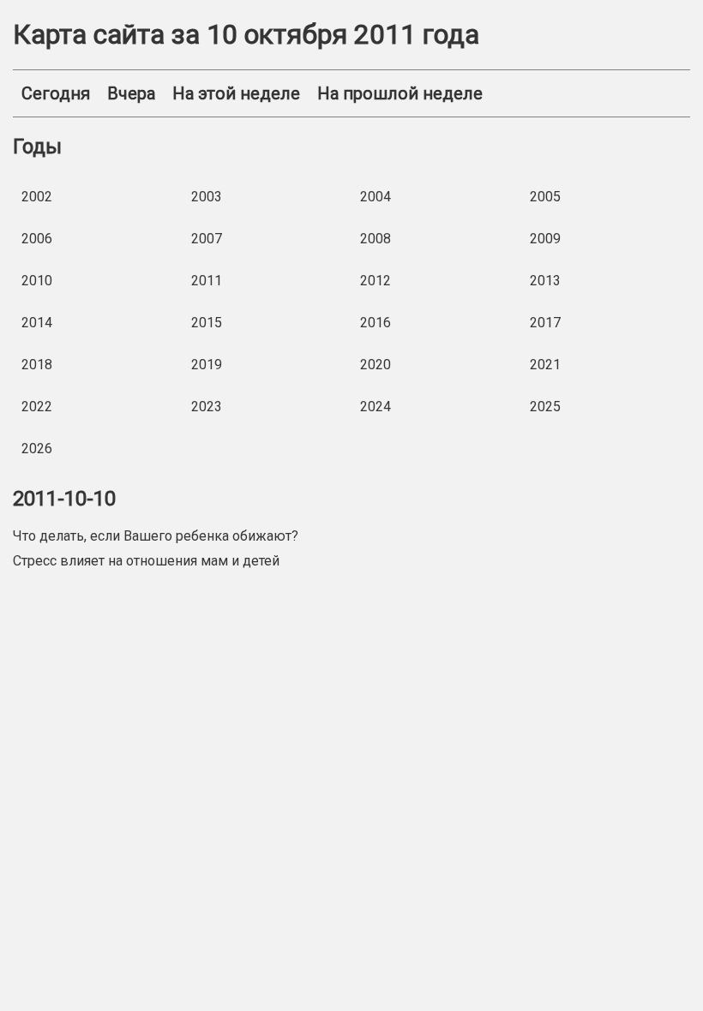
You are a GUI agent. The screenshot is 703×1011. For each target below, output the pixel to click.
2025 (545, 406)
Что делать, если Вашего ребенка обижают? (155, 536)
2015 (206, 322)
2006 (36, 238)
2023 (206, 406)
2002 (36, 196)
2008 (375, 238)
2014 (36, 322)
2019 (206, 364)
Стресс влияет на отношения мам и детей (146, 561)
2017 (545, 322)
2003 (206, 196)
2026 (36, 448)
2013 (545, 280)
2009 (545, 238)
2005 (545, 196)
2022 (36, 406)
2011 (206, 280)
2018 (36, 364)
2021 (545, 364)
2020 (375, 364)
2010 (36, 280)
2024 (375, 406)
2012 (375, 280)
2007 (206, 238)
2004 (375, 196)
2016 (375, 322)
